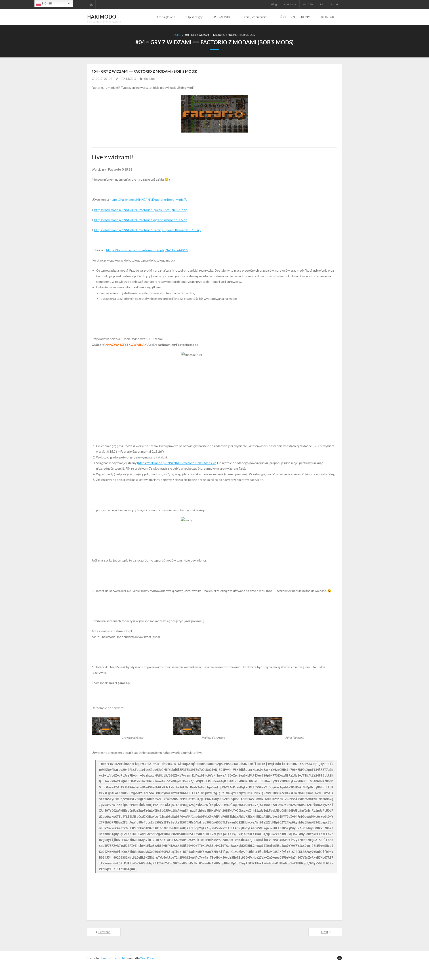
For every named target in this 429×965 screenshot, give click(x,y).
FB (322, 4)
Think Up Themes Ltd (112, 958)
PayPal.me (290, 4)
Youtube (149, 78)
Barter (334, 4)
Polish (46, 3)
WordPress (147, 958)
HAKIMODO (128, 78)
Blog (274, 4)
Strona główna (165, 17)
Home (177, 34)
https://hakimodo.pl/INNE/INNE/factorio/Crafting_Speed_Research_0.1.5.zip (147, 230)
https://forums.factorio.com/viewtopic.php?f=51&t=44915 (147, 250)
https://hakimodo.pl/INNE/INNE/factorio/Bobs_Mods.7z (148, 199)
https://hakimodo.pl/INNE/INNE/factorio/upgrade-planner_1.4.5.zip (140, 220)
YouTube (308, 4)
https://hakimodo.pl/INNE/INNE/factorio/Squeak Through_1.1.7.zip (140, 210)
